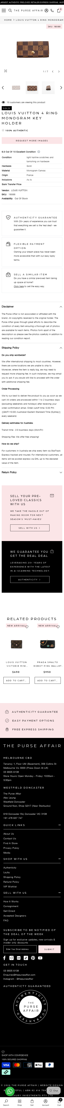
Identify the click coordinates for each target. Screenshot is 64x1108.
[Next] (59, 71)
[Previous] (53, 71)
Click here (19, 286)
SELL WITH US (28, 528)
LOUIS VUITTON (19, 190)
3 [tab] (34, 691)
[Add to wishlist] (27, 626)
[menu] (4, 10)
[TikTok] (26, 958)
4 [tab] (39, 691)
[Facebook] (4, 958)
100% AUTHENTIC (16, 130)
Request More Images (32, 140)
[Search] (10, 10)
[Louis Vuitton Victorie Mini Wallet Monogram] (16, 644)
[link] (6, 1102)
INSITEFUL (15, 1090)
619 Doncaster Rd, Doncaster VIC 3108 (25, 813)
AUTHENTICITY (28, 579)
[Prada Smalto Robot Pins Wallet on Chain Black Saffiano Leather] (47, 644)
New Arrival (16, 625)
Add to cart (16, 680)
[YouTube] (40, 958)
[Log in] (46, 10)
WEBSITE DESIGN (51, 1085)
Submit (49, 949)
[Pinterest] (19, 958)
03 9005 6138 (11, 771)
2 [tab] (30, 691)
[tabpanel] (16, 654)
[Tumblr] (33, 958)
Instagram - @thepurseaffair (18, 978)
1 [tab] (25, 691)
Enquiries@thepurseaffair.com (19, 974)
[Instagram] (11, 958)
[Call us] (53, 10)
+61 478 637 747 (12, 818)
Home (8, 20)
